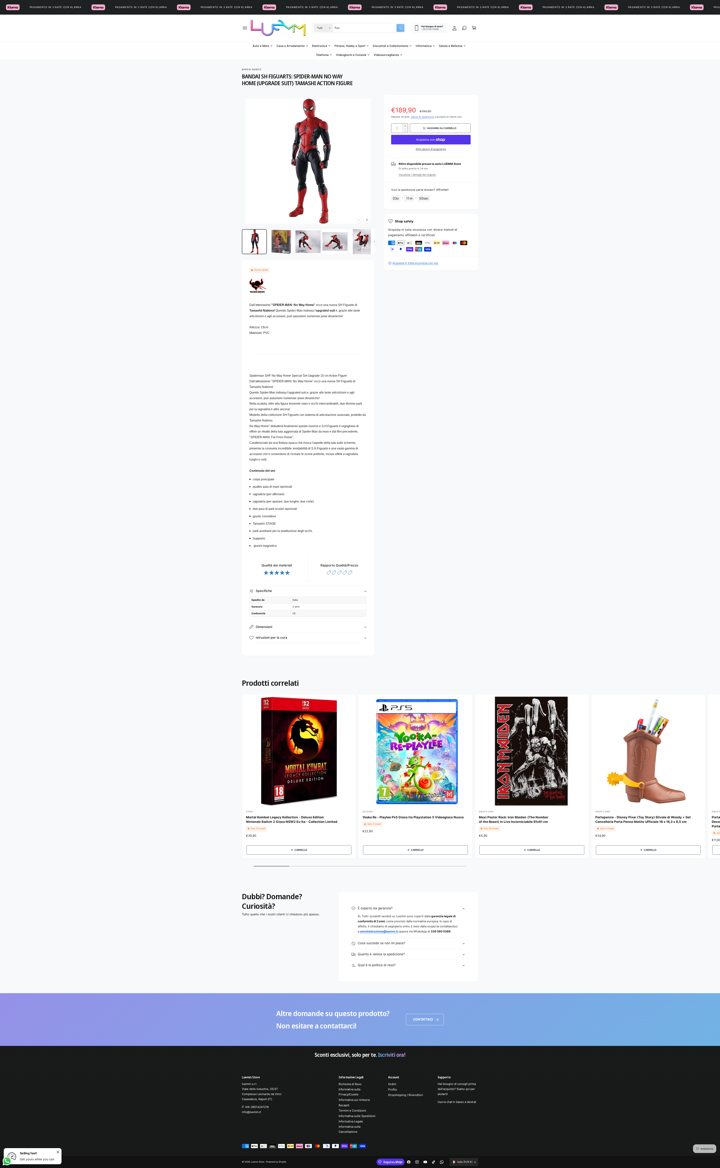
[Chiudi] (58, 1152)
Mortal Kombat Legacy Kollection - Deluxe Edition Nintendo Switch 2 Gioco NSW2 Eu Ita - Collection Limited (291, 819)
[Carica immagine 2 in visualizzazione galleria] (281, 241)
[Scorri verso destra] (367, 220)
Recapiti (344, 1105)
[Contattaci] (464, 28)
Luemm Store (257, 1161)
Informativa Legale (351, 1121)
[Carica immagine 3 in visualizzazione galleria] (308, 241)
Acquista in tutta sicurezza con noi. (415, 263)
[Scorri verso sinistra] (359, 220)
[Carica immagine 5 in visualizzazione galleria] (361, 241)
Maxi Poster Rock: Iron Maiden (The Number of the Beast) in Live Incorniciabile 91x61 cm (513, 819)
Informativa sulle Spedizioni (357, 1116)
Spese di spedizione (422, 116)
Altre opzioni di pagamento (431, 149)
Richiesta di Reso (350, 1084)
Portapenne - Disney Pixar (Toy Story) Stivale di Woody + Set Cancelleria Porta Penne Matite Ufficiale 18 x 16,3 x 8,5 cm (643, 819)
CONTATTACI (423, 1019)
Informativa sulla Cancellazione (349, 1129)
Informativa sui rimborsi (354, 1100)
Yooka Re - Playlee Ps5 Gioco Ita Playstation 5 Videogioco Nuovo (413, 817)
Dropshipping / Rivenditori (405, 1095)
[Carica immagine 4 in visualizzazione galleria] (334, 241)
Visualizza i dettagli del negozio (417, 174)
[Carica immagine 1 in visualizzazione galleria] (254, 241)
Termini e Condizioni (352, 1110)
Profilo (392, 1089)
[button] (245, 28)
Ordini (392, 1084)
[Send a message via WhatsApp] (7, 1161)
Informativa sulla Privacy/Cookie (349, 1092)
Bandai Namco (251, 69)
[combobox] (369, 28)
